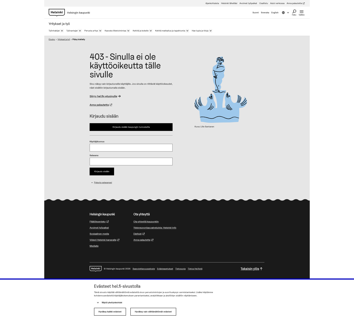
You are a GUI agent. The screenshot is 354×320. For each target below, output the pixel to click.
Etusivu (52, 39)
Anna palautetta (101, 105)
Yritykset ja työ (64, 39)
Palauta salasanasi (103, 182)
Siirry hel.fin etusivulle (103, 96)
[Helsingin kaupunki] (96, 269)
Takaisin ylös (250, 269)
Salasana (94, 155)
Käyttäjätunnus (97, 141)
